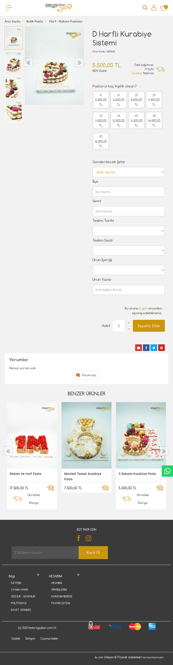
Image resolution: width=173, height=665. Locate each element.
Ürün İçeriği (102, 260)
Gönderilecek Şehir (109, 162)
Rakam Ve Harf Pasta (25, 473)
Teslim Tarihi (103, 220)
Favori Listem (60, 603)
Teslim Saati (103, 240)
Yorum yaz (89, 375)
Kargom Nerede (62, 596)
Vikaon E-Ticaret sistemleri (123, 657)
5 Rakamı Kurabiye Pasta (137, 473)
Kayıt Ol (93, 552)
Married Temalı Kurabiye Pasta (82, 476)
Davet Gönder (21, 610)
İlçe (95, 181)
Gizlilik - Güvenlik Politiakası (23, 600)
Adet (106, 326)
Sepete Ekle (149, 325)
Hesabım (56, 583)
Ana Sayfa (12, 21)
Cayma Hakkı (19, 589)
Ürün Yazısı (102, 279)
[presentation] (29, 62)
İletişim (16, 583)
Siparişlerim (59, 589)
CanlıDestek (167, 471)
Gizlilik (15, 638)
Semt (97, 201)
